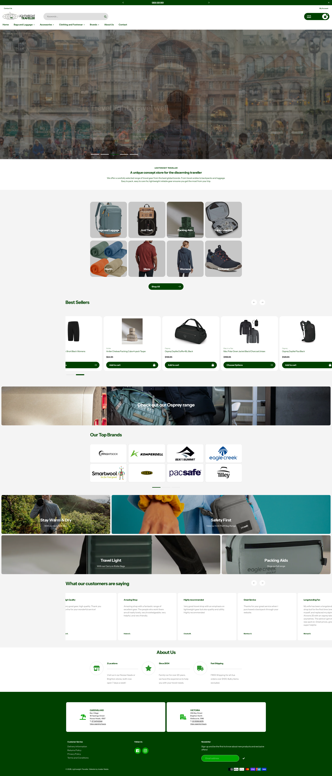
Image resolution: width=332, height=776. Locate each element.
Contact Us (8, 8)
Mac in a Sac (72, 348)
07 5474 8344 (97, 721)
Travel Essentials (223, 230)
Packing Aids (185, 230)
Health (108, 269)
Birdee (186, 348)
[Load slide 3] (114, 154)
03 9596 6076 (197, 721)
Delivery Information (77, 746)
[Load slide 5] (134, 154)
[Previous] (123, 2)
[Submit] (243, 758)
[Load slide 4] (124, 154)
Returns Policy (74, 750)
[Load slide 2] (105, 154)
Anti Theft (147, 230)
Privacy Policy (74, 754)
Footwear (223, 269)
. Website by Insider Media (98, 769)
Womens (185, 269)
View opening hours (98, 724)
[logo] (108, 453)
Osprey (304, 348)
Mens (147, 269)
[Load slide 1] (95, 154)
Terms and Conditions (78, 757)
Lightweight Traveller (80, 769)
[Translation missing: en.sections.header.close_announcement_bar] (328, 2)
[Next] (209, 2)
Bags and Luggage (108, 230)
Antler (245, 348)
